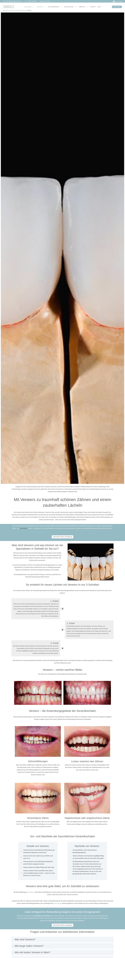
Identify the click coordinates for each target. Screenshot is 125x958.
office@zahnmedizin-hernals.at (14, 1)
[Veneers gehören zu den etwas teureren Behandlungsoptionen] (87, 851)
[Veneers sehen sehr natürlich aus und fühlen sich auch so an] (38, 857)
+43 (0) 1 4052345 (32, 1)
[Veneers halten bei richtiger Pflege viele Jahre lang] (37, 867)
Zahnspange (58, 903)
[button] (32, 6)
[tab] (62, 939)
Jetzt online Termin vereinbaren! (62, 537)
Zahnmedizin (23, 528)
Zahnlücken (31, 892)
